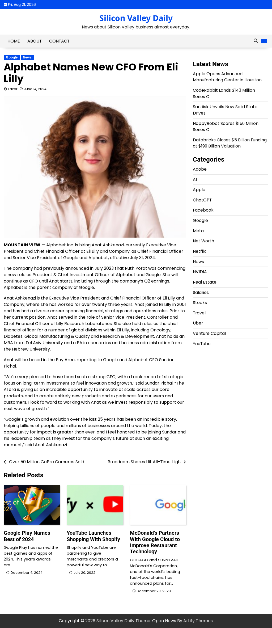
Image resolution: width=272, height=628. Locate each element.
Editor (13, 89)
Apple (199, 190)
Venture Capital (209, 333)
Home (13, 41)
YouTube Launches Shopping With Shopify (93, 536)
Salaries (201, 292)
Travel (199, 313)
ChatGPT (202, 200)
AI (195, 179)
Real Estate (204, 282)
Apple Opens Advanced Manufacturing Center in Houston (227, 77)
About (34, 41)
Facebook (203, 210)
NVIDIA (200, 272)
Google (12, 57)
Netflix (199, 251)
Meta (198, 231)
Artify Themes (198, 621)
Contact (59, 41)
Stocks (200, 303)
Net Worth (203, 241)
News (27, 57)
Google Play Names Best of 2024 (27, 536)
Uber (198, 323)
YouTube (202, 344)
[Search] (256, 41)
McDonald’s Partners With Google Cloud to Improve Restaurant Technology (155, 542)
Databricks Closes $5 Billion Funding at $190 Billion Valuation (230, 143)
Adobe (200, 169)
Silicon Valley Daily (136, 17)
